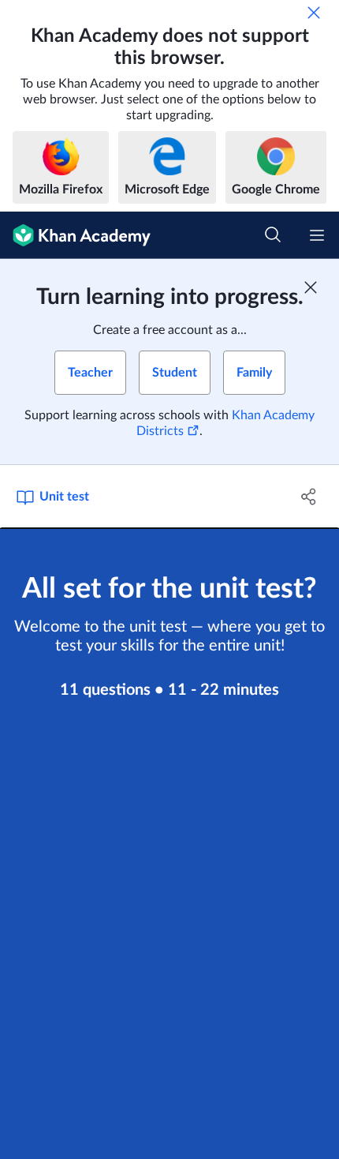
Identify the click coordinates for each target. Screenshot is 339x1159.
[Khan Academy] (75, 235)
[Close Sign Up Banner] (310, 287)
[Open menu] (316, 235)
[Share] (309, 496)
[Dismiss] (313, 12)
